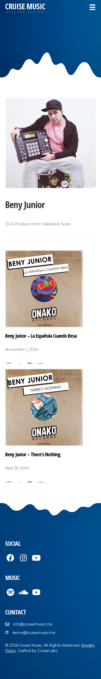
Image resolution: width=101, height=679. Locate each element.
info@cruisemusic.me (32, 624)
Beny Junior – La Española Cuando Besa (41, 335)
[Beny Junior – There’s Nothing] (44, 407)
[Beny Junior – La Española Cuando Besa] (44, 288)
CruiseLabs (47, 650)
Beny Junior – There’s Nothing (32, 454)
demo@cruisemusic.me (33, 632)
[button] (10, 558)
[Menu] (92, 7)
